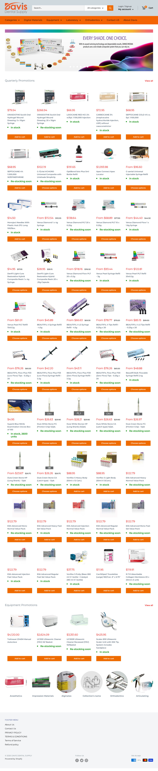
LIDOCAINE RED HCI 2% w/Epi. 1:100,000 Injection (78, 116)
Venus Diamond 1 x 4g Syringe (47, 223)
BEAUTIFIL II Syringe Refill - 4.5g (49, 326)
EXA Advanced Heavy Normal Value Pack (136, 479)
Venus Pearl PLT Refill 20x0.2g (136, 275)
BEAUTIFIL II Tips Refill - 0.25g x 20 (107, 326)
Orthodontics (92, 20)
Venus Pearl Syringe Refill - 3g (108, 275)
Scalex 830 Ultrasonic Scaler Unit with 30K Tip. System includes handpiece (107, 643)
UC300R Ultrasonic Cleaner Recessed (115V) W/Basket (78, 642)
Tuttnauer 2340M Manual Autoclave (19, 640)
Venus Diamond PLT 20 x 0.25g (78, 223)
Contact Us (10, 728)
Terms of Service (13, 740)
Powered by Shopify (13, 759)
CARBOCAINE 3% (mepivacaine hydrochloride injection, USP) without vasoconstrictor (107, 120)
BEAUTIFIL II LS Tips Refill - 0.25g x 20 (138, 326)
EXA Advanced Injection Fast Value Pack (18, 575)
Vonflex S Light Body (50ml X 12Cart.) (106, 479)
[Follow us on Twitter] (81, 760)
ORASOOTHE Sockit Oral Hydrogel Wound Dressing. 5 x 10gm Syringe (19, 119)
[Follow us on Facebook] (77, 760)
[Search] (110, 8)
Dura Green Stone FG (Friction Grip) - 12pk (136, 425)
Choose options (49, 188)
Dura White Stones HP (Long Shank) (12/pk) (77, 425)
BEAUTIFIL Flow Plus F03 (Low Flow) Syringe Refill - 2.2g (49, 376)
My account (125, 9)
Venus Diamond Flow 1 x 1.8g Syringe (137, 223)
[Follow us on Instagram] (86, 760)
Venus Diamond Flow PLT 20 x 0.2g (79, 275)
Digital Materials (33, 20)
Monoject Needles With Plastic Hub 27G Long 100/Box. (18, 225)
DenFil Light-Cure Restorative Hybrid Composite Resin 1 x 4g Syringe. (18, 277)
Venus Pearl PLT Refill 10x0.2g (17, 326)
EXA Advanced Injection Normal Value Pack (78, 527)
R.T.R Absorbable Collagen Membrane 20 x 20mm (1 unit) (137, 577)
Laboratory (72, 20)
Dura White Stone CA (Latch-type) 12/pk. (106, 425)
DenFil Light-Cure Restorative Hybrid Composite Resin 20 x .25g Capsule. (47, 277)
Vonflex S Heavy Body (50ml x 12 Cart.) (77, 479)
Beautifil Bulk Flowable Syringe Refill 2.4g (137, 374)
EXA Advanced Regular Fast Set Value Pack (48, 575)
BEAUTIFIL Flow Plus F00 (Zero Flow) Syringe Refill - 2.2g (79, 376)
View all (149, 81)
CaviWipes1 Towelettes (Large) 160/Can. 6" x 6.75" (108, 575)
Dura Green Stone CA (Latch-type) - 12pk (47, 479)
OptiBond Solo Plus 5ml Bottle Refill (78, 172)
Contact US (113, 20)
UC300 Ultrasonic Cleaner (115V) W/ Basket (49, 640)
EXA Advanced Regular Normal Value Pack (107, 527)
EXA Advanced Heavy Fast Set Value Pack (49, 527)
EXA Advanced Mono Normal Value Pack (17, 527)
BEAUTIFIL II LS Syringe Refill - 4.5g (78, 326)
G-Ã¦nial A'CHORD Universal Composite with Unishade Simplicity (49, 174)
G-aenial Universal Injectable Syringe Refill (137, 172)
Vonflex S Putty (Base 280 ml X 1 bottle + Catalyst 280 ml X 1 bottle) (79, 577)
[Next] (153, 683)
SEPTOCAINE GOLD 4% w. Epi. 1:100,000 (138, 116)
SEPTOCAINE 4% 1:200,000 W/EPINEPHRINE (15, 174)
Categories (11, 20)
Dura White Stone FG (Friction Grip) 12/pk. (47, 425)
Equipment (53, 20)
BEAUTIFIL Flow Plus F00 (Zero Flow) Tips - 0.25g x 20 (108, 376)
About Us (9, 724)
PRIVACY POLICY (13, 732)
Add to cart (20, 137)
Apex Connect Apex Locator (105, 172)
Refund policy (12, 744)
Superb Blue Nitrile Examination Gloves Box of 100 (18, 427)
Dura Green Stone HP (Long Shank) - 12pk (17, 479)
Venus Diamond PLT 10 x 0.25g (107, 223)
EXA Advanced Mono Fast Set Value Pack (138, 527)
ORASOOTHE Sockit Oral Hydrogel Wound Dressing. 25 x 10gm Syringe (48, 119)
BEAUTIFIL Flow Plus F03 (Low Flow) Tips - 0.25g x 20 (19, 376)
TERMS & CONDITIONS (16, 736)
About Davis (130, 20)
